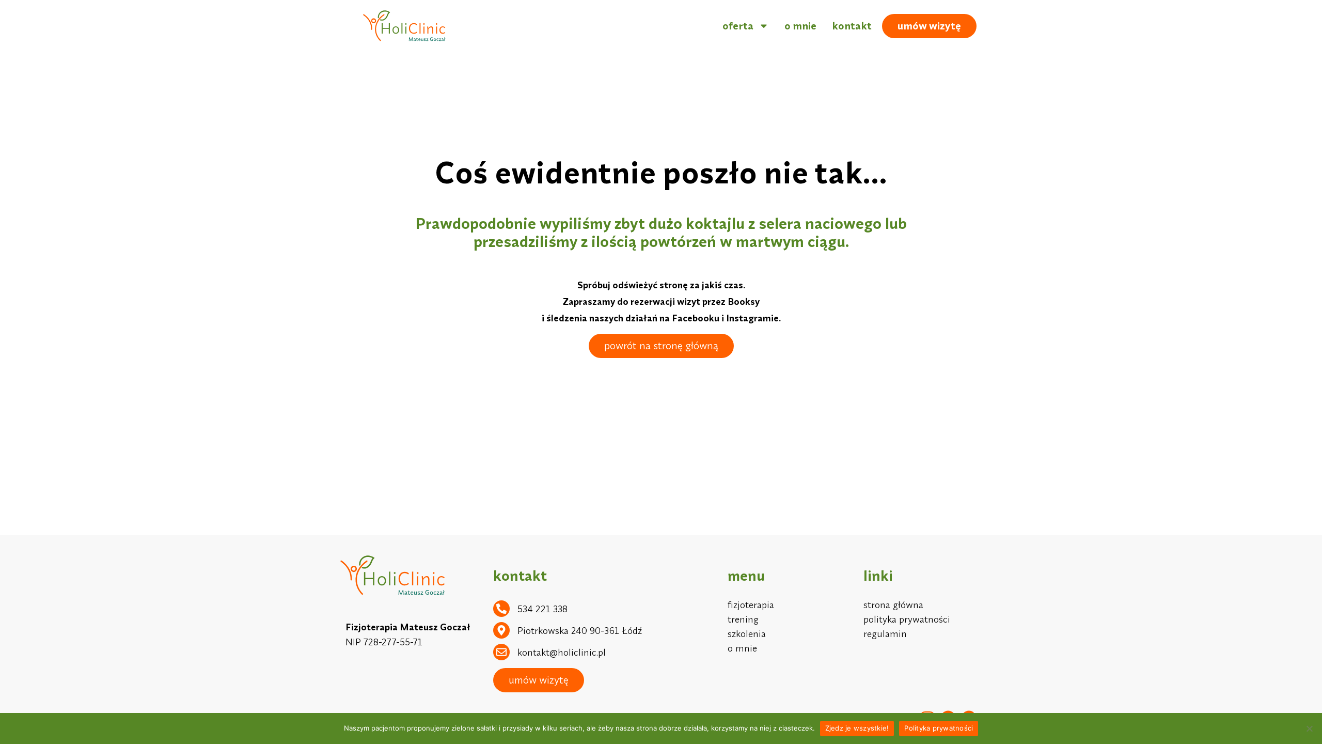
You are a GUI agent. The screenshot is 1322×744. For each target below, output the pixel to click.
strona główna (893, 605)
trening (743, 619)
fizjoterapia (751, 605)
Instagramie (752, 318)
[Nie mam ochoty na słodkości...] (1309, 728)
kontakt (852, 25)
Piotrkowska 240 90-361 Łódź (579, 631)
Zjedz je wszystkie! (857, 728)
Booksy (744, 301)
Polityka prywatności (938, 728)
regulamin (885, 634)
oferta (737, 25)
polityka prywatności (906, 619)
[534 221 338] (501, 608)
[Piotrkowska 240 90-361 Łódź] (501, 630)
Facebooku (695, 318)
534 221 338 (542, 609)
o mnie (800, 25)
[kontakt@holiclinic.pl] (501, 652)
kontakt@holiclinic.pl (561, 652)
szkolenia (747, 634)
